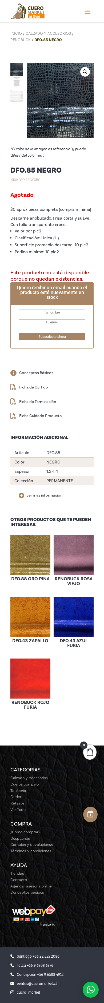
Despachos (20, 838)
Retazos (17, 803)
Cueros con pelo (24, 784)
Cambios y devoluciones (31, 844)
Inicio (16, 33)
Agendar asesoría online (31, 886)
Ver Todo (18, 809)
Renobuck (20, 39)
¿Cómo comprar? (25, 832)
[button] (85, 72)
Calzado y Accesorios (48, 33)
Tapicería (18, 790)
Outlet (16, 796)
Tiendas (17, 873)
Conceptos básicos (27, 892)
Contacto (18, 879)
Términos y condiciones (30, 851)
